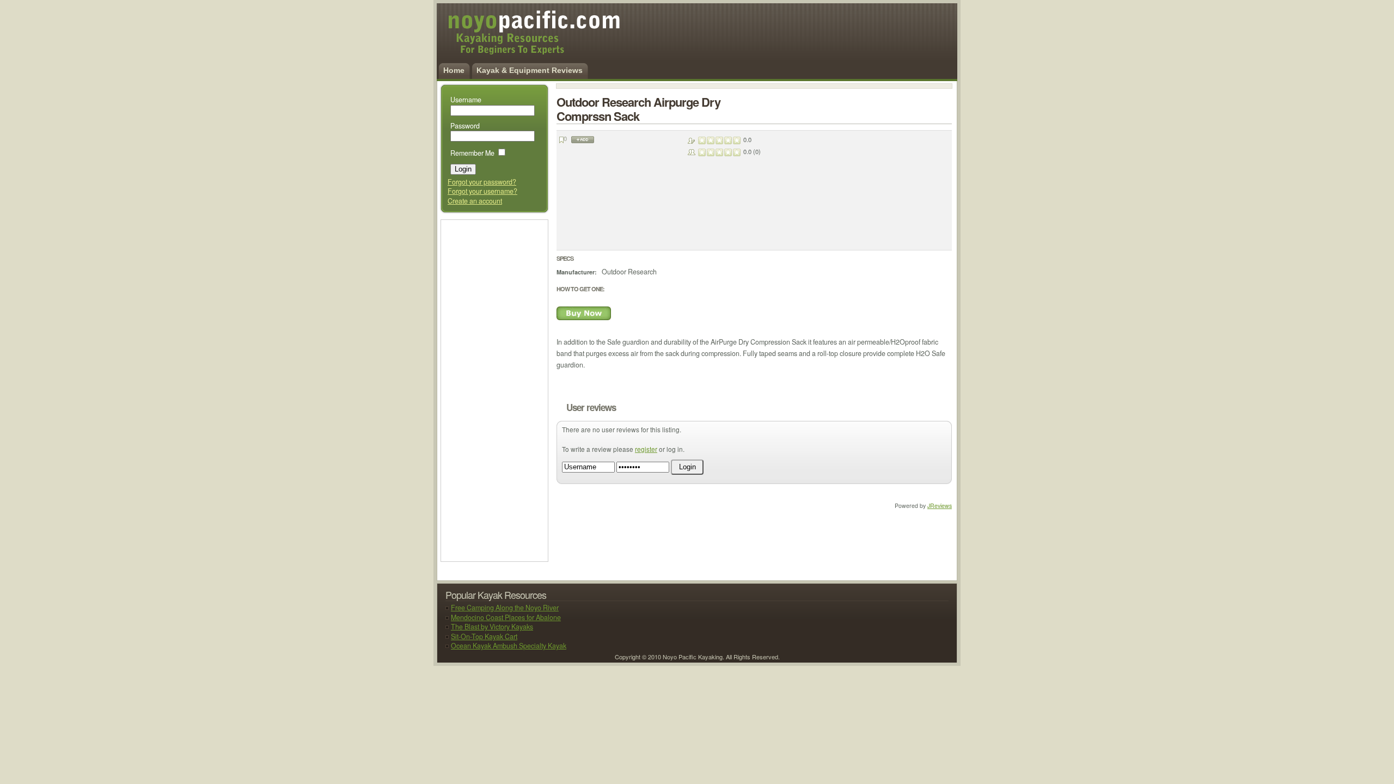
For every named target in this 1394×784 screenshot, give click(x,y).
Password (465, 126)
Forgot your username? (482, 191)
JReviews (939, 505)
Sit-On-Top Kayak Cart (484, 636)
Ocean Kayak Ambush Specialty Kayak (508, 646)
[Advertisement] (492, 389)
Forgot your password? (482, 182)
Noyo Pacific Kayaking (520, 38)
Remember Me (472, 153)
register (646, 449)
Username (465, 100)
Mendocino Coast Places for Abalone (506, 617)
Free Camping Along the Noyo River (505, 607)
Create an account (475, 201)
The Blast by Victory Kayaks (492, 627)
